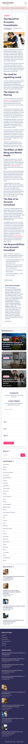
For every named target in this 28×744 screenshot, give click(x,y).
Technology (6, 552)
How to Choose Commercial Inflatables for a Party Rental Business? (13, 344)
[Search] (22, 455)
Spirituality (5, 547)
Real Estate (5, 539)
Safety (4, 544)
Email (5, 428)
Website (6, 435)
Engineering (5, 485)
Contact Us (4, 637)
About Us (4, 635)
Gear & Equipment (7, 504)
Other (4, 523)
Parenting (5, 525)
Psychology (6, 536)
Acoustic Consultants (8, 280)
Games (4, 501)
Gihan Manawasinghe (12, 285)
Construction (6, 475)
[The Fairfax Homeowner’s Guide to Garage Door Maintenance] (5, 601)
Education (5, 483)
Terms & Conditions (6, 641)
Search (5, 451)
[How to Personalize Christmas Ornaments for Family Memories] (5, 572)
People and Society (7, 528)
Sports (4, 549)
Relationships (6, 541)
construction (18, 234)
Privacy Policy (5, 639)
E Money (5, 480)
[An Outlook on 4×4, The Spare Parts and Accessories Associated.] (5, 615)
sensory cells (8, 100)
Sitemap (4, 645)
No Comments (8, 29)
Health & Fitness (7, 507)
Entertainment (6, 488)
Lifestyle (5, 520)
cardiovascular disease (15, 165)
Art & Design (6, 464)
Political (5, 533)
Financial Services (7, 496)
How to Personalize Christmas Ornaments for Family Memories (14, 577)
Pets (4, 531)
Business (7, 15)
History (4, 509)
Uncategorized (6, 557)
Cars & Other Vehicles (8, 472)
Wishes (4, 560)
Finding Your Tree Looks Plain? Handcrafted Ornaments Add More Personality (12, 592)
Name (5, 422)
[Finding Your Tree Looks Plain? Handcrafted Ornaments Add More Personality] (5, 586)
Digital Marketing (7, 477)
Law (4, 517)
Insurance (5, 515)
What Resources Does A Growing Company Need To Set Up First (14, 381)
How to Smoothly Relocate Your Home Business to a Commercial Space (14, 363)
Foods (4, 499)
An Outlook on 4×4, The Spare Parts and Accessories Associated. (13, 621)
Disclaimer (4, 643)
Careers (5, 469)
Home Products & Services (9, 512)
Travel (4, 555)
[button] (8, 321)
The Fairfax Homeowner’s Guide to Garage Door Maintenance (14, 606)
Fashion (5, 493)
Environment (6, 491)
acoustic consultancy (18, 236)
